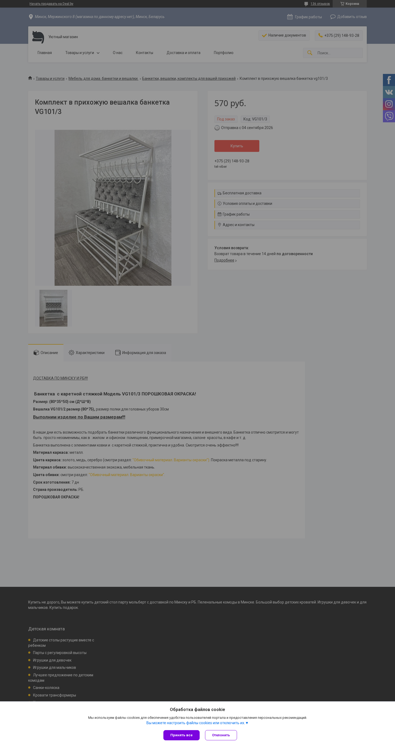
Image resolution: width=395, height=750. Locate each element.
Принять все (181, 735)
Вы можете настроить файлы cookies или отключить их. (195, 723)
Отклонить (221, 735)
